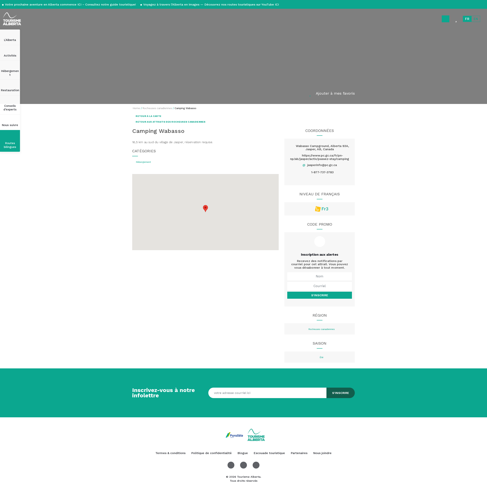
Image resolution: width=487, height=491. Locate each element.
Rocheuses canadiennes (322, 329)
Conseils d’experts (10, 107)
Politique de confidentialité (211, 453)
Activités (10, 55)
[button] (205, 208)
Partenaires (299, 453)
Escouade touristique (269, 453)
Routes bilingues (10, 145)
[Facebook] (311, 179)
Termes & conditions (170, 453)
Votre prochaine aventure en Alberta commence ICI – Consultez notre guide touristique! (70, 4)
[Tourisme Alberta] (12, 18)
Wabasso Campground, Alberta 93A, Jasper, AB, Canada (322, 147)
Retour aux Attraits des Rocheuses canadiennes (170, 122)
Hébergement (10, 73)
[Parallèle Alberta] (235, 434)
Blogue (242, 453)
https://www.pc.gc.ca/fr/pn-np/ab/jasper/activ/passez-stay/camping (319, 157)
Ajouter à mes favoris (335, 93)
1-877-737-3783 (322, 172)
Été (321, 357)
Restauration (10, 90)
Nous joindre (322, 453)
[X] (319, 179)
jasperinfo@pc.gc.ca (322, 165)
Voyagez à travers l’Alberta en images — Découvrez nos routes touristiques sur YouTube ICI (210, 4)
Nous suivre (10, 125)
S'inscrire (319, 295)
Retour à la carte (148, 116)
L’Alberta (10, 40)
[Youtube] (256, 465)
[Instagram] (328, 179)
